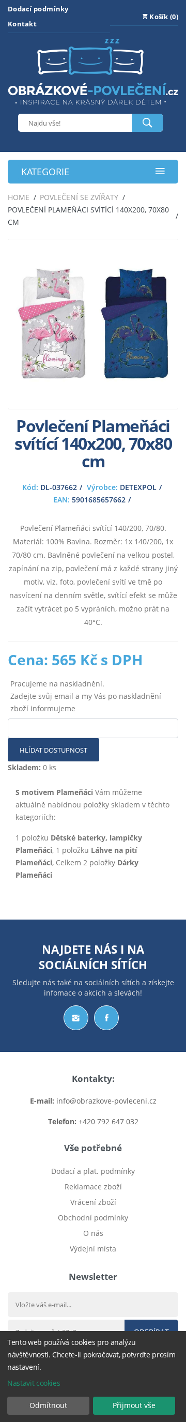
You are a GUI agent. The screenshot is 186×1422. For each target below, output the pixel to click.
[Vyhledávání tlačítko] (147, 123)
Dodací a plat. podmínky (93, 1171)
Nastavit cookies (33, 1383)
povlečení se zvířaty (79, 197)
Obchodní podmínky (93, 1217)
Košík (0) (163, 16)
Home (18, 197)
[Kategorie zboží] (160, 171)
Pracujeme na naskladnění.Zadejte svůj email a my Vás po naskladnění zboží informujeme (85, 696)
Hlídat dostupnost (53, 750)
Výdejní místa (93, 1248)
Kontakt (22, 23)
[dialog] (93, 1376)
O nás (93, 1233)
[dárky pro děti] (93, 107)
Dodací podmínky (38, 8)
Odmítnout (48, 1405)
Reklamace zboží (93, 1186)
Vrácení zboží (93, 1202)
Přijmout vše (134, 1405)
